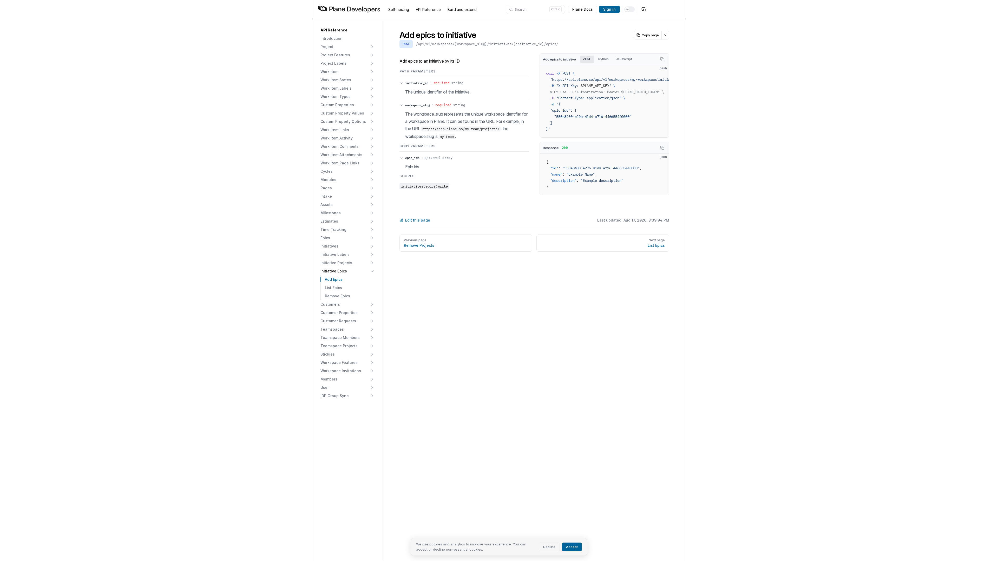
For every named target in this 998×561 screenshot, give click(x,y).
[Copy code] (662, 59)
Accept (572, 547)
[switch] (629, 9)
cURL (587, 59)
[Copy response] (662, 147)
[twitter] (664, 9)
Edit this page (417, 220)
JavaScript (624, 59)
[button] (347, 30)
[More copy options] (665, 35)
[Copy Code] (660, 73)
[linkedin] (675, 9)
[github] (654, 9)
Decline (549, 547)
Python (603, 59)
